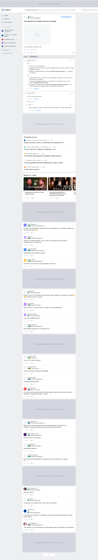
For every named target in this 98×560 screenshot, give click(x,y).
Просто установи (37, 160)
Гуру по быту (35, 368)
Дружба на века (35, 305)
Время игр (35, 153)
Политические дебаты (37, 423)
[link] (35, 188)
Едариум (33, 358)
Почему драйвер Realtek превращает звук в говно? (43, 163)
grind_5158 (28, 167)
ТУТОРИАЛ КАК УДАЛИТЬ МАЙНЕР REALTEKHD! (42, 156)
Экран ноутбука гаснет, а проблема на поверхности (43, 143)
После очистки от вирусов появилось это (40, 149)
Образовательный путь (38, 226)
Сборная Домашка (35, 18)
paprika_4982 (29, 153)
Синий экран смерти (31, 169)
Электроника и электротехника (39, 140)
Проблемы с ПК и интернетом (42, 147)
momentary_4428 (30, 147)
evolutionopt (28, 160)
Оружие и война (36, 446)
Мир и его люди (35, 389)
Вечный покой (35, 167)
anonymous (28, 140)
